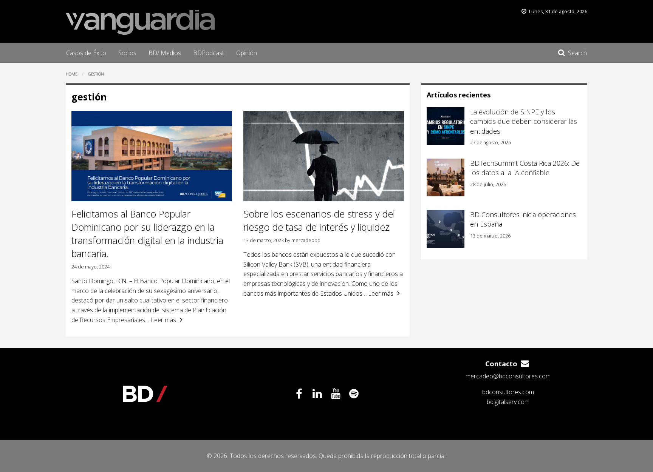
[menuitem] (86, 53)
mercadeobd (305, 240)
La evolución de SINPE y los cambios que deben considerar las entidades (523, 121)
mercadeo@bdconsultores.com (508, 376)
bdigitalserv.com (508, 402)
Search (577, 53)
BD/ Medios (165, 53)
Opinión (246, 53)
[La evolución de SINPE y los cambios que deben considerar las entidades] (445, 126)
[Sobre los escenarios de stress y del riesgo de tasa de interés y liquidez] (323, 156)
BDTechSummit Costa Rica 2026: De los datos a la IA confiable (525, 168)
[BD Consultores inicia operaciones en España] (445, 229)
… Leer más (160, 320)
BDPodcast (208, 53)
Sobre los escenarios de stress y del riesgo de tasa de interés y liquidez (319, 220)
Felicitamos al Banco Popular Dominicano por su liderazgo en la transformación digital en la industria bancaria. (147, 233)
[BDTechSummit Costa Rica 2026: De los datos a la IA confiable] (445, 177)
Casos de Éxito (86, 53)
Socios (127, 53)
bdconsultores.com (508, 392)
